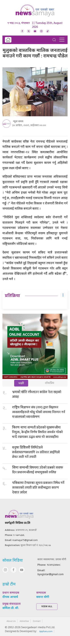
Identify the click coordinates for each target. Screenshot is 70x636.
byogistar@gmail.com (50, 574)
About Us (11, 621)
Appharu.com (45, 631)
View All (46, 606)
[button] (54, 40)
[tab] (21, 383)
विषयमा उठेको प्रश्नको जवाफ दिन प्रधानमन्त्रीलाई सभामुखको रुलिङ (37, 470)
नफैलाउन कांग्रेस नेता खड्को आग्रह (36, 394)
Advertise (24, 621)
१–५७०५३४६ (18, 535)
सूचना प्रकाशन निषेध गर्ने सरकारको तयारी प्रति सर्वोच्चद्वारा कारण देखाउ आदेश (38, 487)
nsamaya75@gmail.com (25, 540)
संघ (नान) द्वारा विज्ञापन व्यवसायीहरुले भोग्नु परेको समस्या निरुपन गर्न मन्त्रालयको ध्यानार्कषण (38, 412)
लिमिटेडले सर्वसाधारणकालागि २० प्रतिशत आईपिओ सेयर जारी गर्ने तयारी (36, 452)
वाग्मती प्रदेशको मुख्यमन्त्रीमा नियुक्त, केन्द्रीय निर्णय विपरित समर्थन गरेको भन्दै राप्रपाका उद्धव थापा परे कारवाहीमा (37, 432)
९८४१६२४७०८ (54, 565)
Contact (37, 621)
